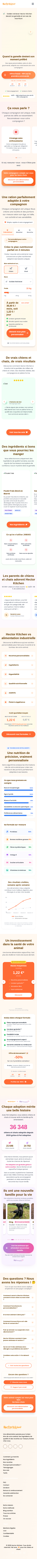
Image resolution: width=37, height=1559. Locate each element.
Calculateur (7, 232)
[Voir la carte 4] (14, 1239)
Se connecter (8, 1496)
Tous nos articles (9, 1513)
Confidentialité (8, 1533)
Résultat (19, 232)
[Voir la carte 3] (11, 1239)
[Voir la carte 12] (28, 1239)
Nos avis (6, 1470)
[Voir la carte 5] (16, 1239)
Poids (6, 288)
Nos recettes (7, 1462)
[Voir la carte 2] (9, 1239)
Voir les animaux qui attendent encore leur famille (20, 1247)
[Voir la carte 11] (27, 1239)
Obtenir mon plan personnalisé (17, 333)
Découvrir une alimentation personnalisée (18, 181)
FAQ (4, 1482)
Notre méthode (8, 1508)
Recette (30, 232)
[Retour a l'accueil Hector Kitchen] (9, 4)
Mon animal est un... (11, 263)
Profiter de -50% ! (17, 1082)
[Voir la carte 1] (8, 1239)
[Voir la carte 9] (23, 1239)
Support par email (19, 1387)
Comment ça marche (11, 1457)
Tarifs (5, 1473)
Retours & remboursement (12, 1490)
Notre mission (8, 1505)
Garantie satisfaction (11, 1493)
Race (6, 277)
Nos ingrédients (17, 524)
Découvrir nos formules (17, 734)
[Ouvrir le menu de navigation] (33, 4)
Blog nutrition (8, 1511)
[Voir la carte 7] (20, 1239)
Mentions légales (9, 1528)
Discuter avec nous (19, 1382)
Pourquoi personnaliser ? (12, 1465)
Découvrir (18, 995)
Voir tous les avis (17, 432)
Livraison (6, 1488)
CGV (4, 1531)
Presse (5, 1516)
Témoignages (8, 1468)
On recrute (7, 1519)
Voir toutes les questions (19, 1366)
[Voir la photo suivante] (30, 32)
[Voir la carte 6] (18, 1239)
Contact (6, 1485)
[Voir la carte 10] (25, 1239)
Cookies (6, 1536)
